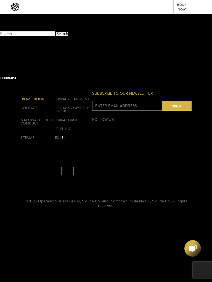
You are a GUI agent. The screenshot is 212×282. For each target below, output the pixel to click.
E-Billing (64, 128)
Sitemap (27, 137)
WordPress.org (19, 73)
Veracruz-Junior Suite (19, 20)
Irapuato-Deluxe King (19, 24)
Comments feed (19, 69)
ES (57, 137)
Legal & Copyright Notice (73, 109)
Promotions (32, 99)
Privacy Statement (72, 99)
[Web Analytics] (8, 78)
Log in (12, 60)
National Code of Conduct (37, 121)
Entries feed (16, 65)
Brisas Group (68, 119)
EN (64, 137)
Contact (28, 107)
